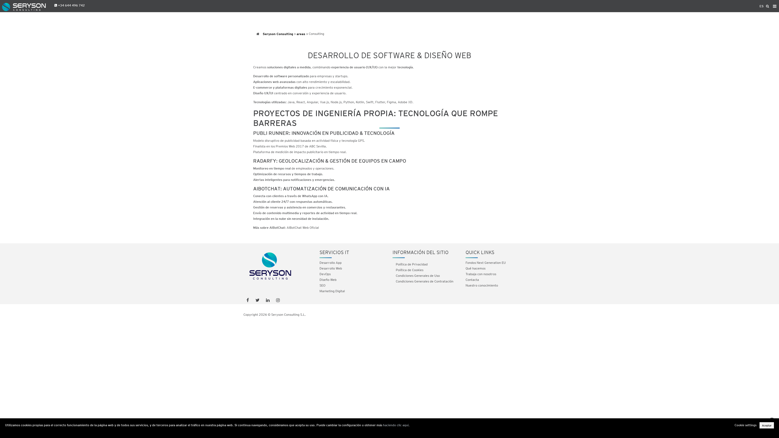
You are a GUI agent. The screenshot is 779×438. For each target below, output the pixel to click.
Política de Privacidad (412, 264)
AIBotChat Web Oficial (303, 227)
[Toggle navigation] (774, 6)
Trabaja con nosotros (481, 274)
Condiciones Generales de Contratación (424, 281)
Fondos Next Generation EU (486, 262)
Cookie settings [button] (745, 425)
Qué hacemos (475, 268)
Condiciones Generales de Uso (418, 275)
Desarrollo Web (331, 268)
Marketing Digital (332, 291)
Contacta (472, 279)
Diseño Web (328, 279)
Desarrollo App (331, 262)
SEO (322, 285)
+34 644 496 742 (71, 5)
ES (762, 6)
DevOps (325, 274)
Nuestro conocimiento (482, 285)
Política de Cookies (409, 270)
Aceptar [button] (766, 425)
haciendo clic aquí (396, 425)
